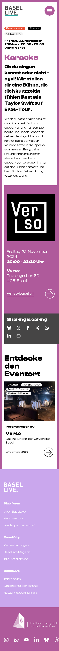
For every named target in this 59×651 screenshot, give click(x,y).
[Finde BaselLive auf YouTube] (26, 639)
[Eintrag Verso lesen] (29, 401)
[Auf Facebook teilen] (28, 328)
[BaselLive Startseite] (13, 11)
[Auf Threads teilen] (18, 328)
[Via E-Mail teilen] (18, 336)
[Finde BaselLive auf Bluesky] (46, 639)
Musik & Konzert (18, 389)
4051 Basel (23, 275)
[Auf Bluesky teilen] (9, 328)
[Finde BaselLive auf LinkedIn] (36, 639)
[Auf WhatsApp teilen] (47, 328)
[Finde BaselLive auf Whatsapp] (16, 639)
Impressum (12, 579)
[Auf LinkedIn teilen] (9, 336)
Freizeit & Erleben (18, 393)
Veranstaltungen (16, 545)
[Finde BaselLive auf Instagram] (6, 639)
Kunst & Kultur (31, 384)
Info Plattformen (16, 559)
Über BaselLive (15, 511)
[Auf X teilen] (37, 328)
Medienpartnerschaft (20, 525)
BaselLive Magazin (17, 552)
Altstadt (34, 28)
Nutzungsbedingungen (20, 592)
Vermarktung (14, 518)
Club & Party (13, 34)
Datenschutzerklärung (21, 586)
